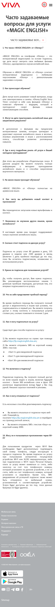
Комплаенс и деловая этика (9, 544)
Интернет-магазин (8, 523)
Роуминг (4, 519)
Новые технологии (9, 515)
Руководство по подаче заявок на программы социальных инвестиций (31, 546)
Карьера (4, 534)
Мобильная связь (8, 512)
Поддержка (6, 531)
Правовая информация (26, 544)
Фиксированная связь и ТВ (12, 527)
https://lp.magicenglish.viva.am (22, 341)
